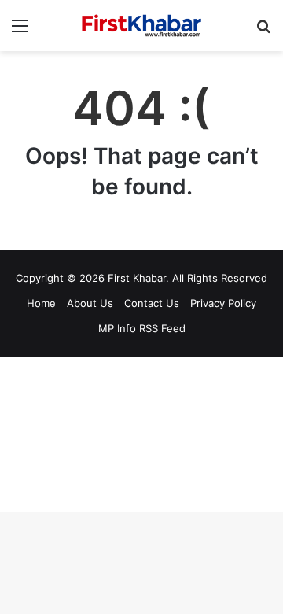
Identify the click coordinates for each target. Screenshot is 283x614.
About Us (90, 303)
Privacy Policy (223, 303)
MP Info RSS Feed (142, 328)
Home (41, 303)
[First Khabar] (141, 25)
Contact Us (151, 303)
